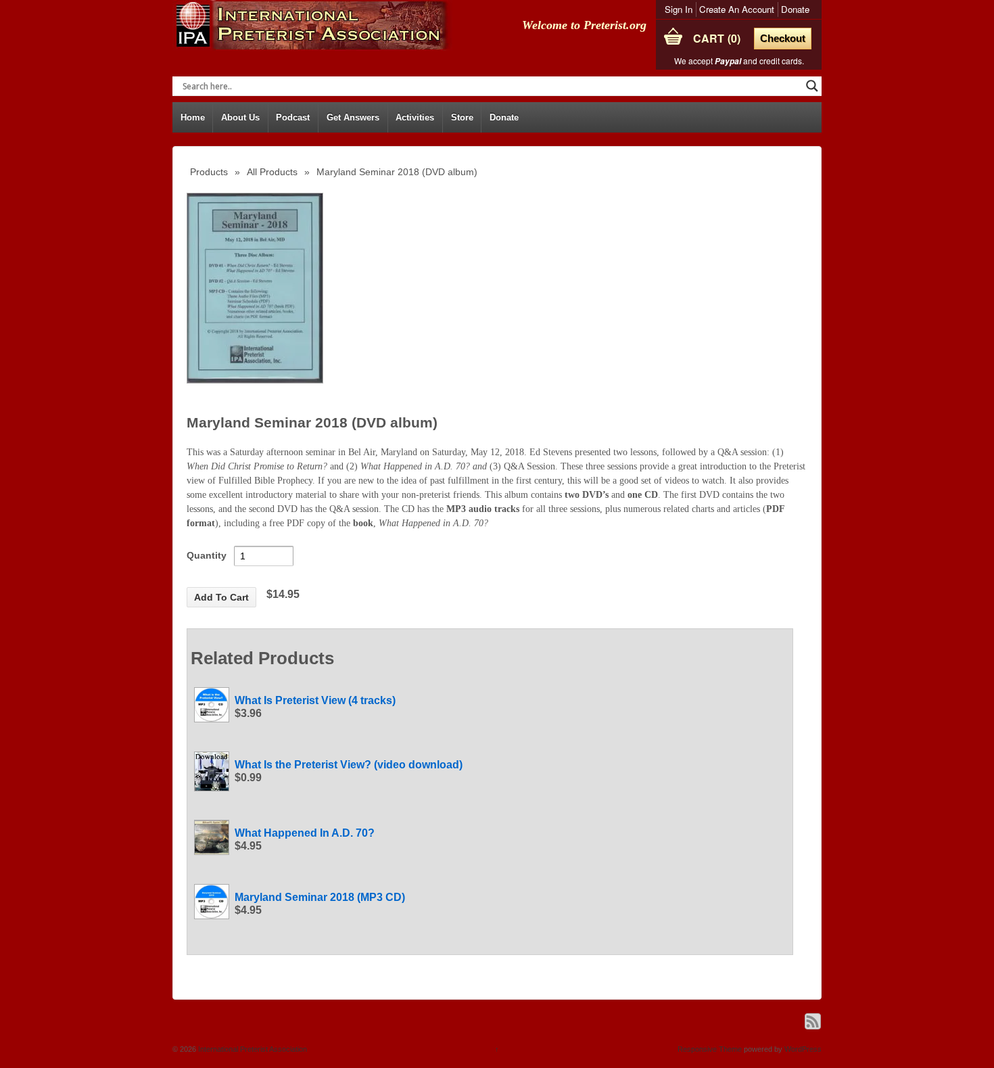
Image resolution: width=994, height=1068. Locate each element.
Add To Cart (221, 597)
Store (462, 117)
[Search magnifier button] (812, 85)
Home (193, 117)
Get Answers (353, 117)
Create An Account (736, 9)
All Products (272, 171)
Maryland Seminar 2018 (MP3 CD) (320, 897)
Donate (795, 9)
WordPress (803, 1049)
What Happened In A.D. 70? (305, 833)
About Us (240, 117)
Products (209, 171)
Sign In (678, 9)
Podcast (293, 117)
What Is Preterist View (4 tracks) (315, 700)
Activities (415, 117)
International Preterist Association (251, 1049)
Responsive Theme (710, 1049)
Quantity (207, 555)
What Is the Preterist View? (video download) (349, 764)
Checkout (782, 38)
